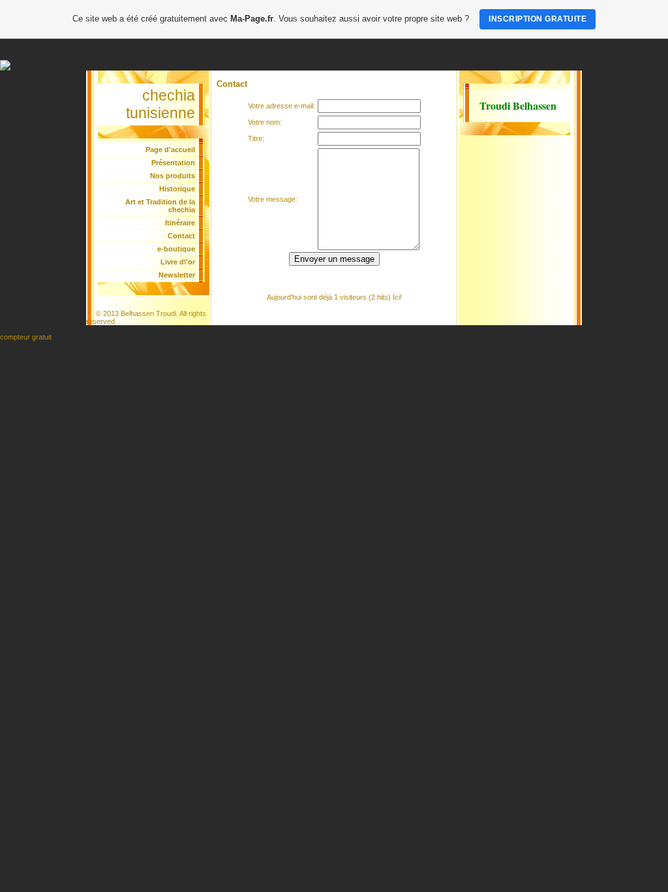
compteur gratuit (26, 337)
